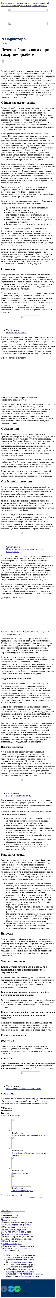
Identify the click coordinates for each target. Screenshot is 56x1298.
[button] (28, 1281)
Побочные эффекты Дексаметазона (16, 1239)
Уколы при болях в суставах (13, 1229)
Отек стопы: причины (16, 332)
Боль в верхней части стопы (18, 796)
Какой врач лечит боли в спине (20, 1271)
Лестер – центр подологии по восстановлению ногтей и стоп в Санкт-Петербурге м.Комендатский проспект (26, 4)
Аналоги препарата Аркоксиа (19, 1257)
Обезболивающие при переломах (16, 1225)
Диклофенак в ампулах (11, 1243)
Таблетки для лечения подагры (15, 1234)
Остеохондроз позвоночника (19, 1262)
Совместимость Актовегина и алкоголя (23, 1276)
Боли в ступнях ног (20, 1173)
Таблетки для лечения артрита (19, 1267)
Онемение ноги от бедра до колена (16, 1248)
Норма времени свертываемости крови (23, 1088)
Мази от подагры (8, 1220)
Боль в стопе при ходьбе (22, 1190)
